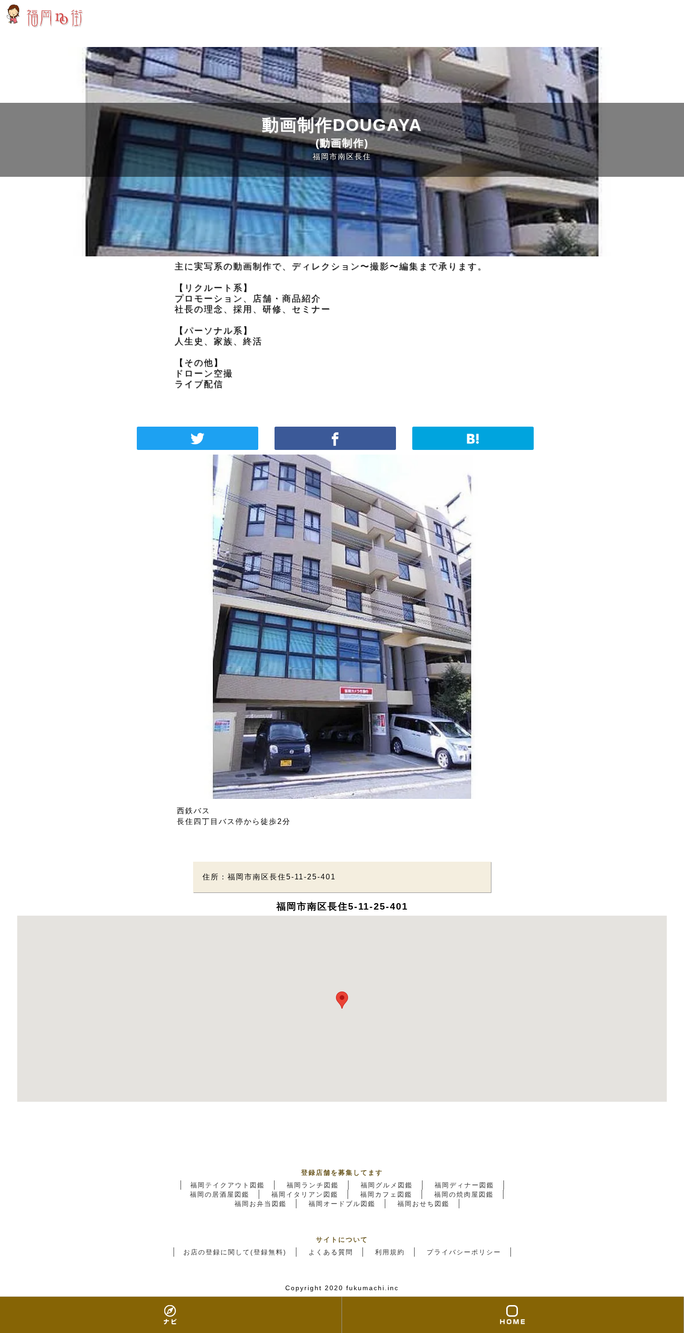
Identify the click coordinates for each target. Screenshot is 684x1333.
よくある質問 (330, 1252)
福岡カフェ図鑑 (386, 1194)
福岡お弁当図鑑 (261, 1203)
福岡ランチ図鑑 (313, 1185)
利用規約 (390, 1252)
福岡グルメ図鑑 (387, 1185)
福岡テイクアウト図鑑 (227, 1185)
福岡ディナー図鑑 (464, 1185)
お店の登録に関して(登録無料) (235, 1252)
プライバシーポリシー (464, 1252)
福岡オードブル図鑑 (342, 1203)
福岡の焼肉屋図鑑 (464, 1194)
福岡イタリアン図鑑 (304, 1194)
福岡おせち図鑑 (423, 1203)
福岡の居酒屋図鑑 (219, 1194)
